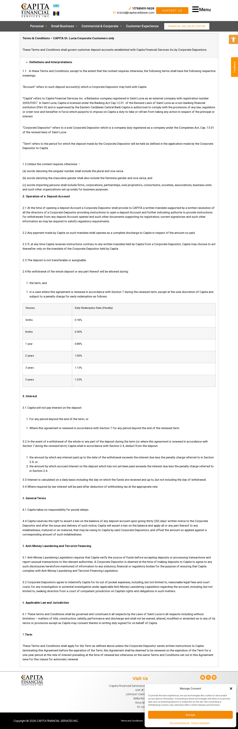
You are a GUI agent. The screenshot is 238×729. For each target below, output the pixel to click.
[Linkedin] (214, 677)
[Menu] (195, 9)
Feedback (234, 67)
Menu (205, 9)
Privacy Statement (200, 723)
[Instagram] (208, 677)
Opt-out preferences (180, 723)
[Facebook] (202, 677)
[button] (231, 688)
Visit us (140, 678)
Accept (190, 714)
